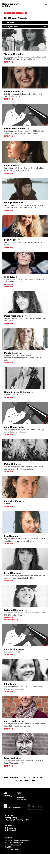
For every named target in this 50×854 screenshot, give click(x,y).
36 (21, 781)
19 (34, 778)
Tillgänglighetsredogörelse (17, 820)
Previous (14, 778)
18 (29, 778)
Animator (8, 284)
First (6, 778)
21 (41, 778)
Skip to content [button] (7, 2)
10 (25, 778)
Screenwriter (11, 620)
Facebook (7, 830)
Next (26, 781)
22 (45, 778)
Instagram (11, 828)
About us (9, 815)
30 (16, 781)
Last (33, 781)
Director (8, 62)
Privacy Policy (11, 818)
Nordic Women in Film (10, 5)
